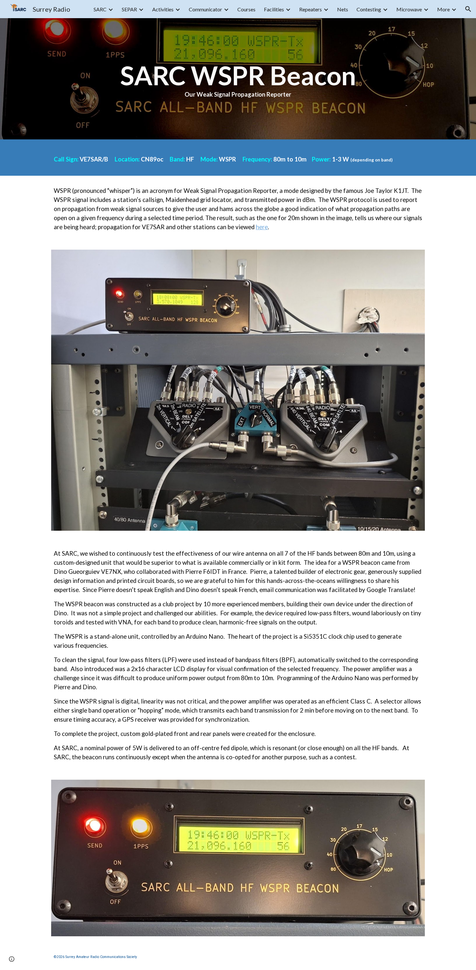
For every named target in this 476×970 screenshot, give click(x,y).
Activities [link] (163, 9)
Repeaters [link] (310, 9)
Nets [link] (342, 9)
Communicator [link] (205, 9)
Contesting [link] (369, 9)
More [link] (443, 9)
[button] (468, 9)
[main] (238, 79)
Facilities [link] (274, 9)
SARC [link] (100, 9)
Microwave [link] (409, 9)
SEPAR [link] (129, 9)
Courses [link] (246, 9)
